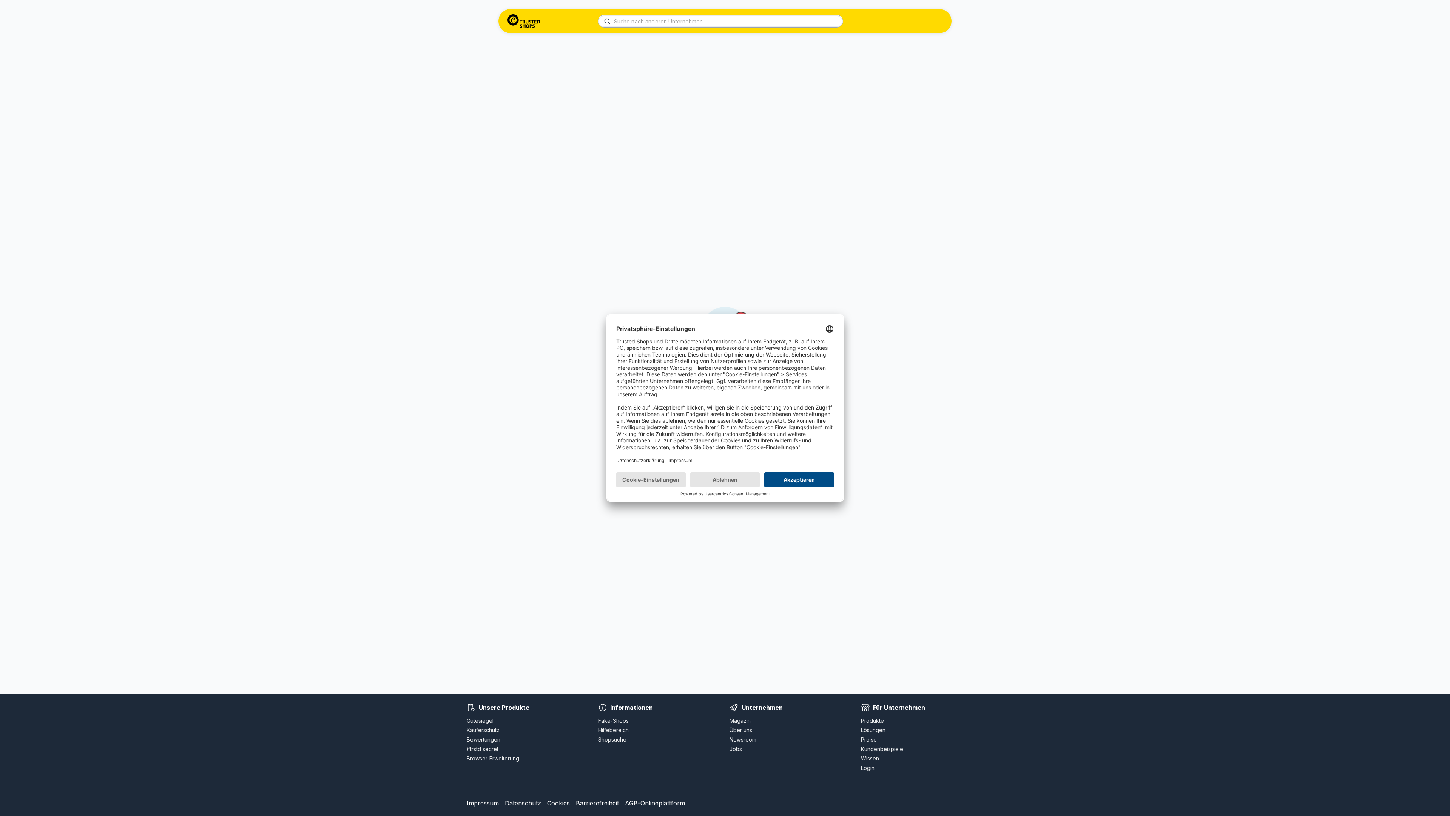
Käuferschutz (483, 730)
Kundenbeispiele (882, 749)
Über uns (741, 730)
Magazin (740, 720)
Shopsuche (612, 739)
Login (868, 768)
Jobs (736, 749)
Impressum (483, 803)
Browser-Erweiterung (493, 758)
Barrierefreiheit (597, 803)
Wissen (870, 758)
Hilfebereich (613, 730)
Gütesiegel (480, 720)
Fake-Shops (613, 720)
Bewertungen (483, 739)
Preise (869, 739)
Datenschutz (523, 803)
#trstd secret (482, 749)
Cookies (558, 803)
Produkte (872, 720)
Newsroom (743, 739)
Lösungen (873, 730)
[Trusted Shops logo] (524, 21)
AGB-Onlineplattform (655, 803)
